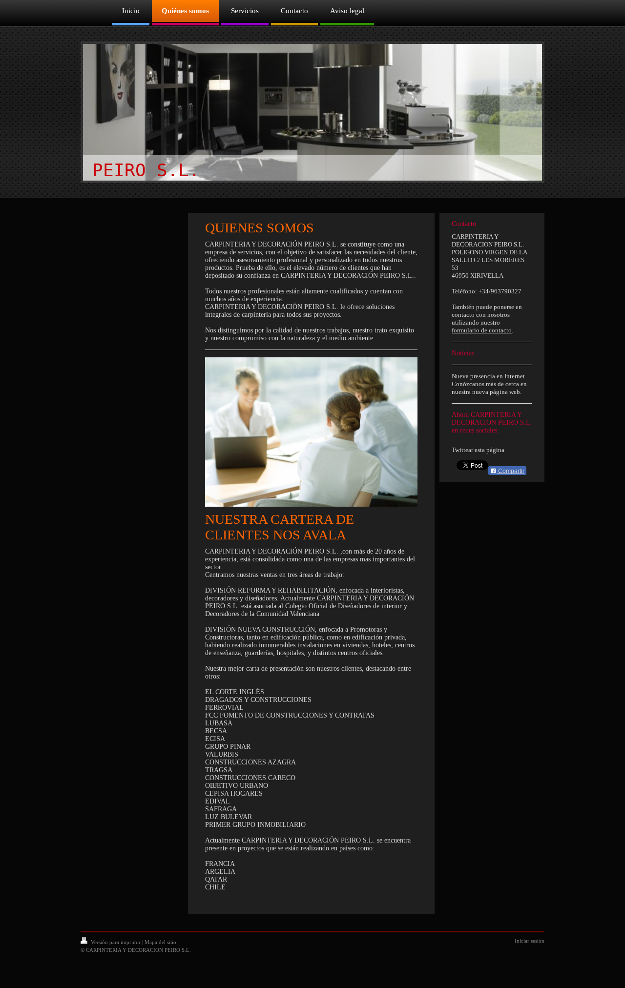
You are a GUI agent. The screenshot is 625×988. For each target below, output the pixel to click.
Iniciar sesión (529, 941)
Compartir (510, 471)
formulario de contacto (482, 330)
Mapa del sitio (160, 942)
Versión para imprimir (115, 942)
